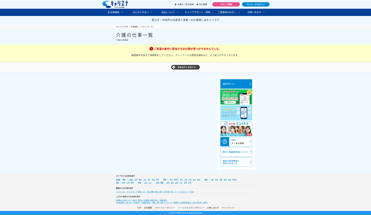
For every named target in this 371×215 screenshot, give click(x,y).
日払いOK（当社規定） (133, 202)
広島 (145, 182)
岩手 (149, 179)
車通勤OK (176, 202)
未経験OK (119, 200)
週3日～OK (127, 200)
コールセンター (121, 192)
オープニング (168, 202)
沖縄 (189, 182)
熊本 (172, 182)
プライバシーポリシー (165, 208)
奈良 (229, 179)
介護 (164, 192)
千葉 (185, 179)
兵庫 (216, 179)
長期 (161, 202)
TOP (139, 208)
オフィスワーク (132, 192)
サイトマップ (228, 208)
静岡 (132, 182)
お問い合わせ (213, 208)
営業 (168, 192)
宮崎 (185, 182)
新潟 (123, 182)
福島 (140, 179)
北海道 (118, 179)
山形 (144, 179)
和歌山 (234, 179)
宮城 (135, 179)
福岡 (168, 182)
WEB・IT (173, 192)
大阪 (212, 179)
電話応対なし (154, 200)
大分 (181, 182)
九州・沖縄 (159, 182)
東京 (171, 179)
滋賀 (225, 179)
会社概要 (148, 208)
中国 (139, 182)
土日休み (134, 200)
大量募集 (146, 200)
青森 (153, 179)
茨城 (190, 179)
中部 (117, 182)
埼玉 (181, 179)
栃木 (194, 179)
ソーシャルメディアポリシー (191, 208)
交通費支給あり (146, 202)
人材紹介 (205, 202)
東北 (123, 179)
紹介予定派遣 (197, 202)
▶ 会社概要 (202, 4)
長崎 (176, 182)
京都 (220, 179)
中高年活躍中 (120, 202)
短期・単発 (155, 202)
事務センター (142, 192)
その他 (191, 192)
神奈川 (176, 179)
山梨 (128, 182)
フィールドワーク (183, 192)
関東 (164, 179)
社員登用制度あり (186, 202)
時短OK (140, 200)
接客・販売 (158, 192)
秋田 (157, 179)
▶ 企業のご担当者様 (184, 4)
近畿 (205, 179)
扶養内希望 (163, 200)
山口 (150, 182)
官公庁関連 (150, 192)
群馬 (198, 179)
